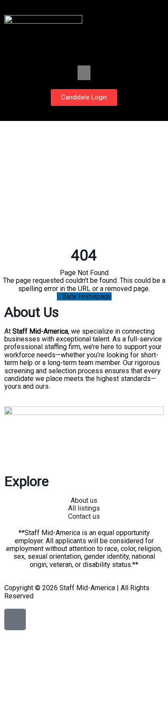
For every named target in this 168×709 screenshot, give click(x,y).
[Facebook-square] (15, 619)
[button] (84, 72)
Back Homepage (87, 296)
